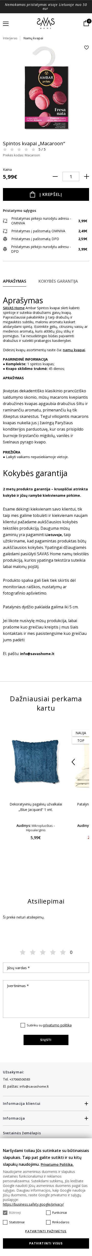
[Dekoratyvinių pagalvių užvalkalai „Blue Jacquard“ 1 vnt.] (35, 761)
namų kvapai (74, 350)
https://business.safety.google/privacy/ (33, 1204)
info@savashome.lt (34, 1086)
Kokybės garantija (58, 281)
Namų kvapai (33, 38)
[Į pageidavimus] (86, 47)
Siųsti (46, 1040)
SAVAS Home (14, 308)
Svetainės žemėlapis (22, 1133)
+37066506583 (20, 1079)
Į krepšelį (50, 194)
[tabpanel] (46, 88)
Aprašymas (14, 281)
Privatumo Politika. (57, 1164)
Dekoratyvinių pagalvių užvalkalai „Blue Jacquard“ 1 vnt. (36, 807)
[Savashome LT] (46, 23)
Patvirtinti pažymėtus (45, 1231)
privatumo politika (57, 1025)
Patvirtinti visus (46, 1243)
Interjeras (10, 38)
